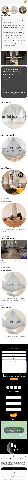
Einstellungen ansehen (14, 476)
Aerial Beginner (6, 102)
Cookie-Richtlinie (7, 479)
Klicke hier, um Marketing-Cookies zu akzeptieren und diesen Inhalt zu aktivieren (14, 58)
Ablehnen (14, 472)
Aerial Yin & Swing (7, 238)
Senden (14, 378)
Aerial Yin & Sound (7, 135)
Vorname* (14, 401)
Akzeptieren (14, 469)
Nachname (14, 407)
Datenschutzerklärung (15, 479)
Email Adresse (14, 394)
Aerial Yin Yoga (6, 168)
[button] (26, 456)
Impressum (22, 479)
